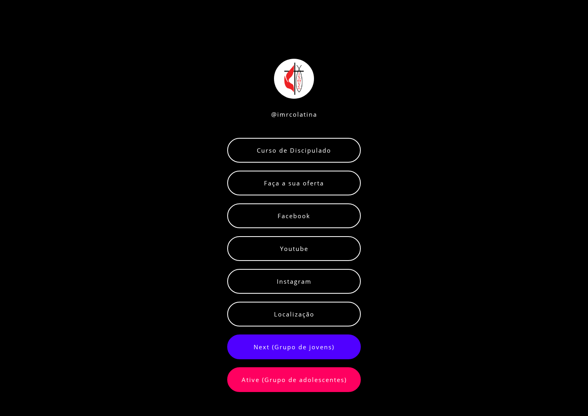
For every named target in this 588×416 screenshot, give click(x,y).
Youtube (294, 249)
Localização (294, 314)
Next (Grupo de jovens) (294, 347)
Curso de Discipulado (294, 150)
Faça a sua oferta (294, 183)
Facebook (294, 216)
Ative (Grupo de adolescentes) (294, 380)
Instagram (294, 281)
